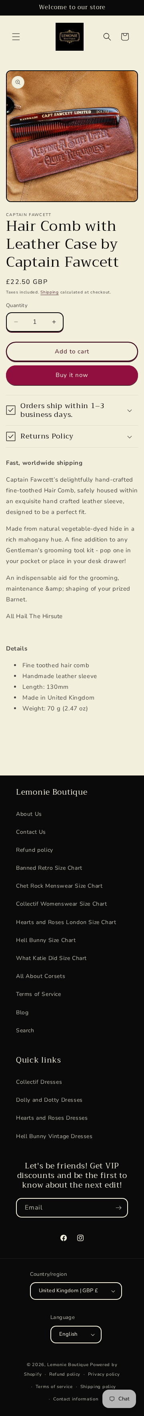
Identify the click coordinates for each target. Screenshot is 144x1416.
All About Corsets (40, 976)
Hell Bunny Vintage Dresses (54, 1136)
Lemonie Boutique (67, 1365)
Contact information (75, 1399)
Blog (22, 1012)
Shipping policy (98, 1387)
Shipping (49, 292)
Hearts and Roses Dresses (52, 1118)
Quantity (17, 305)
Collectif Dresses (39, 1082)
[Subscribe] (118, 1208)
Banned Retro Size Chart (49, 868)
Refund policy (34, 850)
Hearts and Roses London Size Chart (66, 922)
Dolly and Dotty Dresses (49, 1100)
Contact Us (31, 832)
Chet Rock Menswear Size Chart (59, 886)
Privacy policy (104, 1374)
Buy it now (72, 375)
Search (25, 1030)
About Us (29, 814)
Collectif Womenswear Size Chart (61, 904)
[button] (16, 37)
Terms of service (54, 1387)
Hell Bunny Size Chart (46, 940)
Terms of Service (38, 994)
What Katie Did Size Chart (51, 958)
